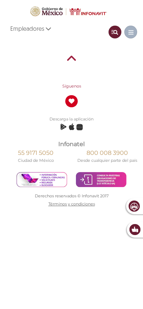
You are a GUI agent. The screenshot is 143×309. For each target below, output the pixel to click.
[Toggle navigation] (115, 32)
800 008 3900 (107, 152)
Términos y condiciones (71, 203)
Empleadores (28, 29)
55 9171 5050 (36, 152)
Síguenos (71, 86)
